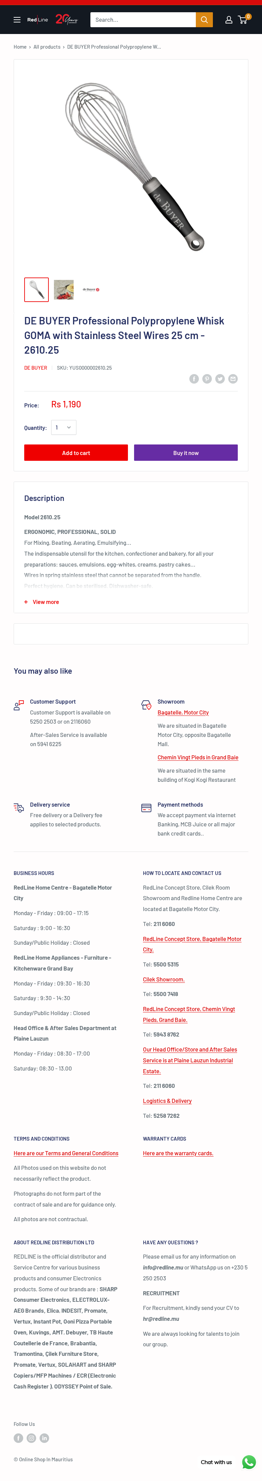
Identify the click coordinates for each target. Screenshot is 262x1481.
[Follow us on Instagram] (31, 1438)
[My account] (228, 19)
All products (46, 47)
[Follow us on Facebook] (18, 1438)
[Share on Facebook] (194, 378)
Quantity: (35, 427)
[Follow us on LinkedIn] (44, 1438)
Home (20, 47)
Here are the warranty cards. (178, 1152)
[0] (242, 20)
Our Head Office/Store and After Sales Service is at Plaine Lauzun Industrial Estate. (190, 1060)
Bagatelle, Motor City (183, 712)
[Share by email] (233, 378)
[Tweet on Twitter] (220, 378)
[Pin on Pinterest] (207, 378)
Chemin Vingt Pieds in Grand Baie (198, 757)
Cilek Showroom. (164, 979)
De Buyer (35, 368)
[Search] (204, 19)
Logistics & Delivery (167, 1100)
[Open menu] (17, 19)
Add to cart (76, 452)
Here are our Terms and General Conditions (66, 1152)
